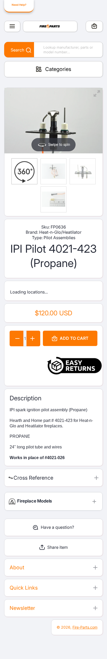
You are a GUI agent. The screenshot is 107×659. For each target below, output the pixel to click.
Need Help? (19, 4)
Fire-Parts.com (84, 627)
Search (17, 50)
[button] (94, 26)
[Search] (26, 50)
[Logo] (50, 26)
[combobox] (53, 49)
